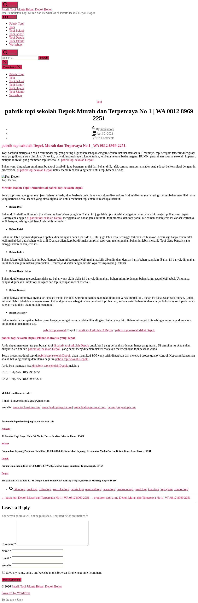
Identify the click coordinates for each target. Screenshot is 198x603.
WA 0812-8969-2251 (109, 145)
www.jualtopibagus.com (57, 407)
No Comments (105, 138)
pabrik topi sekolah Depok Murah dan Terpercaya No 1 (46, 145)
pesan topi (109, 489)
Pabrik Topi (16, 23)
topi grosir (166, 489)
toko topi (153, 489)
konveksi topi (61, 489)
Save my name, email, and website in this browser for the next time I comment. (54, 572)
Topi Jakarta (16, 41)
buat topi (32, 489)
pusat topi (141, 489)
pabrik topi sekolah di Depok (95, 330)
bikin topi (19, 489)
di (34, 170)
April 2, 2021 (105, 133)
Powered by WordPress (16, 593)
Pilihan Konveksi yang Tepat (55, 338)
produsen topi (125, 489)
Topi (12, 27)
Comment (9, 544)
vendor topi (181, 489)
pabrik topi (77, 489)
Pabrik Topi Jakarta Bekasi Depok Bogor (27, 9)
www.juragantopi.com (122, 407)
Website (6, 565)
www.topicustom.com (26, 407)
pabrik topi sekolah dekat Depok (135, 330)
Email (6, 558)
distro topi (45, 489)
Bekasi (5, 443)
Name (6, 551)
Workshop (15, 44)
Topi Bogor (16, 34)
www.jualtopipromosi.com (90, 407)
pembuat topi (93, 489)
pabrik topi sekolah (55, 330)
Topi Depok (16, 37)
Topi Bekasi (16, 30)
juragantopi (107, 129)
